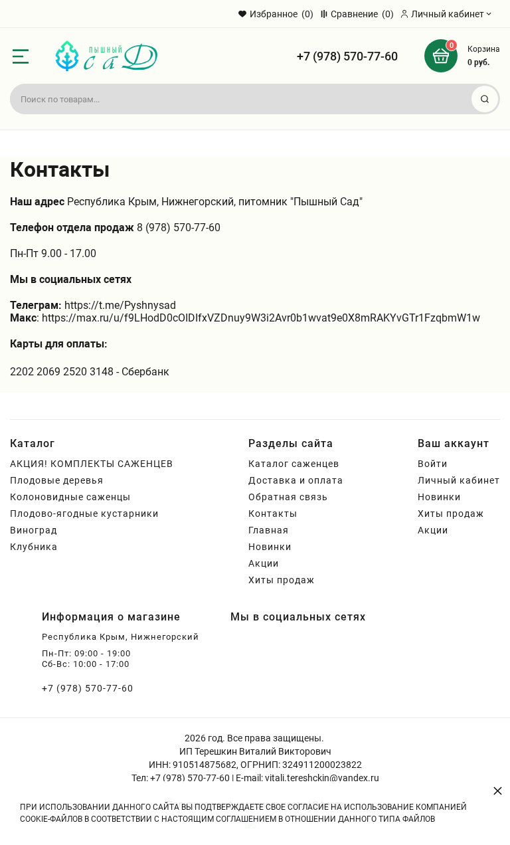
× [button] (497, 790)
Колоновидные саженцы (70, 497)
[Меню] (20, 56)
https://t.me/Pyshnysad (120, 305)
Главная (268, 530)
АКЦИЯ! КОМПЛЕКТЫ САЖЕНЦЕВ (91, 463)
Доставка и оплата (295, 480)
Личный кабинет (459, 480)
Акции (263, 563)
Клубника (34, 546)
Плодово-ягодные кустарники (84, 513)
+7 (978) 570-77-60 (347, 56)
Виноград (33, 530)
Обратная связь (288, 497)
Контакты (273, 513)
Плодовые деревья (57, 480)
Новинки (270, 546)
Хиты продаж (281, 580)
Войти (433, 463)
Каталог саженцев (293, 463)
